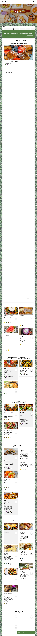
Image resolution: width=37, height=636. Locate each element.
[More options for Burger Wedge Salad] (31, 414)
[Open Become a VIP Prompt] (33, 632)
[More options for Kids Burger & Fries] (16, 616)
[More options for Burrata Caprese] (16, 317)
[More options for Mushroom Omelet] (16, 555)
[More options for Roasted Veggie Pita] (16, 481)
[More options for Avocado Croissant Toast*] (31, 573)
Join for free (29, 36)
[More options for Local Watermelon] (16, 336)
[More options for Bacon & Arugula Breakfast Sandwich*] (16, 458)
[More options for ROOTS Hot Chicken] (16, 502)
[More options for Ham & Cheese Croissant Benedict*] (31, 533)
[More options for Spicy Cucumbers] (31, 370)
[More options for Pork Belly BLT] (31, 464)
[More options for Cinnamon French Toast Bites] (28, 297)
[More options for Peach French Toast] (16, 595)
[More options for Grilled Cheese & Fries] (31, 616)
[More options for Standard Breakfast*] (31, 553)
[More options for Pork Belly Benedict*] (16, 533)
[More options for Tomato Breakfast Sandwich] (31, 317)
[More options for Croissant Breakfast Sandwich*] (31, 451)
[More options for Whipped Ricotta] (16, 390)
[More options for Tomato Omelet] (16, 345)
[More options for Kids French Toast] (16, 626)
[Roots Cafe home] (5, 2)
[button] (18, 172)
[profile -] (33, 1)
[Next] (33, 170)
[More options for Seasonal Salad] (16, 432)
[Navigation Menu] (36, 1)
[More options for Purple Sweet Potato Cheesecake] (31, 338)
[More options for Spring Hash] (16, 578)
